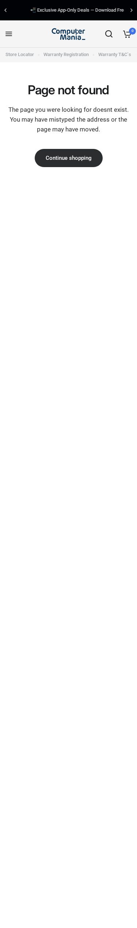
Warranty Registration (66, 54)
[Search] (109, 34)
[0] (126, 34)
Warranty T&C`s (114, 54)
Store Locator (19, 54)
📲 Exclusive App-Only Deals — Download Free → (70, 10)
